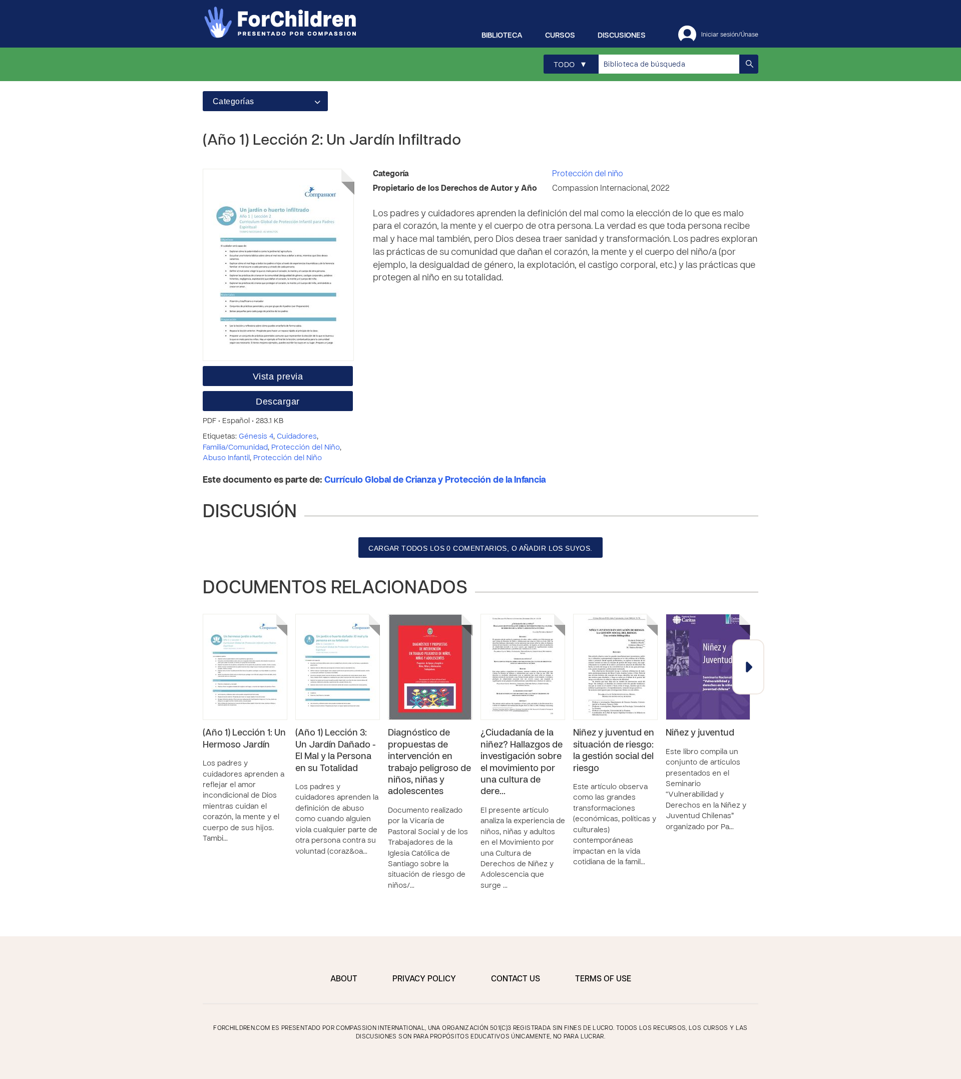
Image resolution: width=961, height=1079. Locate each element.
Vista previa (278, 377)
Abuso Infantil (226, 458)
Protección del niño (587, 174)
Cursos (560, 35)
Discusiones (622, 35)
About (343, 979)
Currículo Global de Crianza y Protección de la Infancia (435, 480)
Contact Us (515, 979)
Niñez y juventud (700, 733)
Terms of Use (603, 979)
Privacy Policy (424, 979)
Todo (570, 65)
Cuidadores (297, 436)
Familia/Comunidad (235, 447)
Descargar (278, 402)
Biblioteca (502, 35)
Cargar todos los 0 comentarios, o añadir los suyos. (480, 548)
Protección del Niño (305, 447)
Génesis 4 (256, 436)
